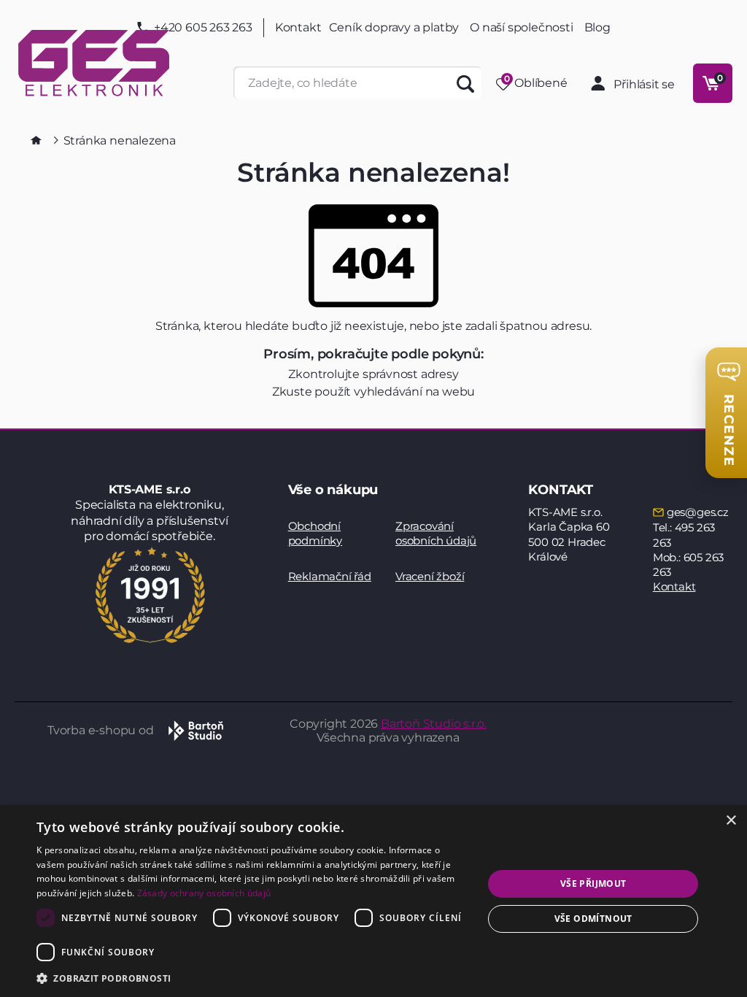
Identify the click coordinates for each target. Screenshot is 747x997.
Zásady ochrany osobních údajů (204, 893)
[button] (253, 977)
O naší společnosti (521, 27)
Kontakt (298, 28)
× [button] (730, 820)
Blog (597, 28)
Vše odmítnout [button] (593, 918)
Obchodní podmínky (315, 533)
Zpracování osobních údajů (435, 533)
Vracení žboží (429, 576)
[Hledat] (465, 82)
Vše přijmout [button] (593, 883)
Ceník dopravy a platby (394, 27)
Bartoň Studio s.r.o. (434, 724)
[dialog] (373, 901)
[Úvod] (36, 140)
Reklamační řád (329, 576)
